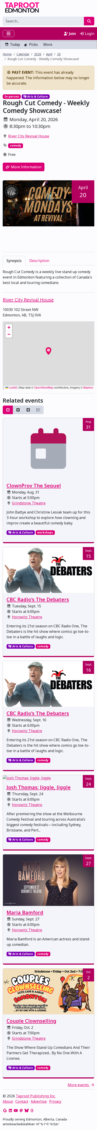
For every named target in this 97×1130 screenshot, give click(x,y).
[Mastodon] (21, 1110)
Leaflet (12, 387)
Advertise (39, 1101)
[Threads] (32, 1110)
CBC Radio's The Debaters (38, 599)
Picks (33, 44)
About (8, 1101)
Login (89, 33)
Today (15, 44)
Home (7, 54)
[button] (8, 327)
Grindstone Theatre (29, 503)
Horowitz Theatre (27, 616)
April (49, 54)
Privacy (55, 1101)
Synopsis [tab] (14, 260)
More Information (26, 166)
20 (59, 54)
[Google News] (5, 1110)
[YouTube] (16, 1110)
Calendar (22, 54)
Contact (21, 1101)
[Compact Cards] (18, 410)
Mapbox (88, 387)
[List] (38, 410)
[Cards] (8, 410)
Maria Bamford (25, 912)
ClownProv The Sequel (34, 485)
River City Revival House (28, 136)
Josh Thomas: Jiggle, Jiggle (39, 787)
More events (79, 1084)
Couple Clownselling (31, 1020)
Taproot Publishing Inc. (35, 1095)
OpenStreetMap (43, 387)
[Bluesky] (26, 1110)
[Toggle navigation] (8, 33)
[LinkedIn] (10, 1110)
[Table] (28, 410)
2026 (37, 54)
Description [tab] (39, 260)
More (47, 44)
